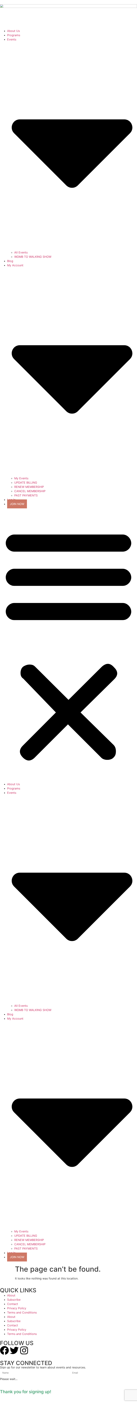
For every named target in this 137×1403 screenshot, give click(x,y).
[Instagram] (24, 1350)
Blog (10, 261)
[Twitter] (14, 1350)
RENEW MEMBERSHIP (29, 487)
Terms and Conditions (22, 1312)
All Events (21, 252)
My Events (21, 478)
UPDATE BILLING (25, 482)
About (11, 1295)
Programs (13, 35)
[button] (68, 644)
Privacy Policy (16, 1308)
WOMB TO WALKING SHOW (32, 256)
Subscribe (14, 1299)
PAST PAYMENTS (26, 495)
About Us (13, 31)
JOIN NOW (17, 504)
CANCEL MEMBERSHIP (29, 491)
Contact (12, 1304)
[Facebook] (4, 1350)
